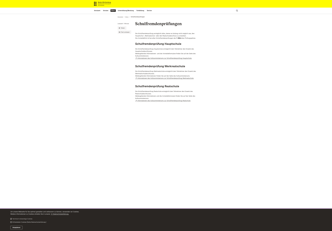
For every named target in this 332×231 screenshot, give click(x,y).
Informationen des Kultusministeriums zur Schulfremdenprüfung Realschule (164, 101)
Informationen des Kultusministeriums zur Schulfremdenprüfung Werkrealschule (165, 78)
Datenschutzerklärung (60, 214)
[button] (122, 28)
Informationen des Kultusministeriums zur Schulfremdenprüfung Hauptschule (164, 58)
